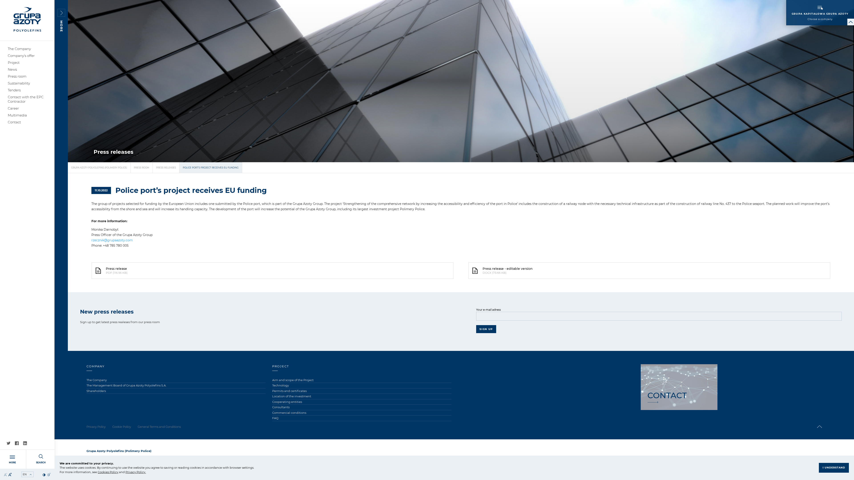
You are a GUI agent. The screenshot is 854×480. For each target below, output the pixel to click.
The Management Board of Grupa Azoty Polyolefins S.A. (126, 385)
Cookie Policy (121, 426)
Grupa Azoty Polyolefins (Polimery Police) (99, 167)
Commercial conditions (289, 412)
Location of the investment (291, 396)
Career (13, 108)
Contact (14, 122)
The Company (19, 49)
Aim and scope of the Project (293, 380)
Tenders (14, 90)
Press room (17, 76)
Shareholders (96, 391)
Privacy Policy (135, 472)
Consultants (281, 407)
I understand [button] (834, 467)
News (12, 69)
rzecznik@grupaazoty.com (112, 240)
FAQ (275, 418)
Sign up (486, 329)
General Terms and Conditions (159, 426)
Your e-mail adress (488, 309)
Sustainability (19, 83)
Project (14, 62)
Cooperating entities (287, 402)
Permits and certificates (289, 391)
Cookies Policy (108, 472)
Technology (280, 385)
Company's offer (21, 56)
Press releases (166, 167)
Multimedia (17, 115)
